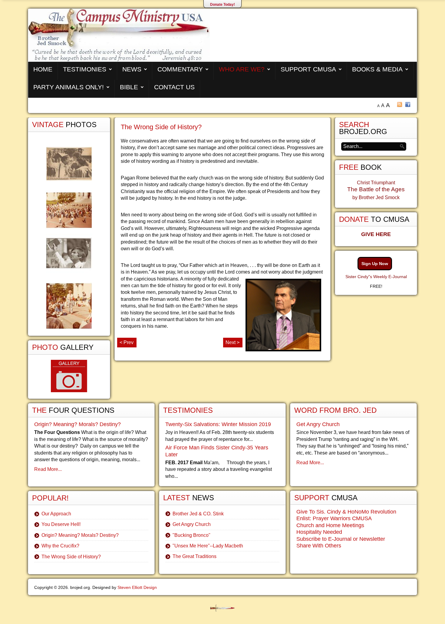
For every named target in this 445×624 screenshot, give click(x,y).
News (131, 69)
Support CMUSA (308, 69)
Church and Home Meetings (330, 525)
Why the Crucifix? (60, 545)
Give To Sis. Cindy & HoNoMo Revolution (346, 512)
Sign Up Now (374, 263)
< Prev (127, 342)
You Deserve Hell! (61, 524)
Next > (232, 342)
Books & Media (377, 69)
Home (42, 69)
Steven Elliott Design (137, 587)
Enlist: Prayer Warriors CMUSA (334, 518)
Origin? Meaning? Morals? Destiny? (77, 424)
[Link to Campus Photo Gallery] (69, 376)
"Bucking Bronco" (191, 535)
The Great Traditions (194, 556)
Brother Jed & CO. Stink (198, 513)
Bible (129, 87)
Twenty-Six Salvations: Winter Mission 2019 (218, 424)
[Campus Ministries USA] (222, 608)
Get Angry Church (192, 524)
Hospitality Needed (319, 532)
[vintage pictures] (69, 238)
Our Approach (56, 513)
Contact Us (174, 87)
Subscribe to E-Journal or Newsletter (340, 539)
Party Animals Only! (68, 87)
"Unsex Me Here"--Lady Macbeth (208, 545)
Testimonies (84, 69)
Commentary (180, 69)
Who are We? (242, 69)
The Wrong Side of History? (161, 127)
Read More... (48, 469)
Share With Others (318, 546)
